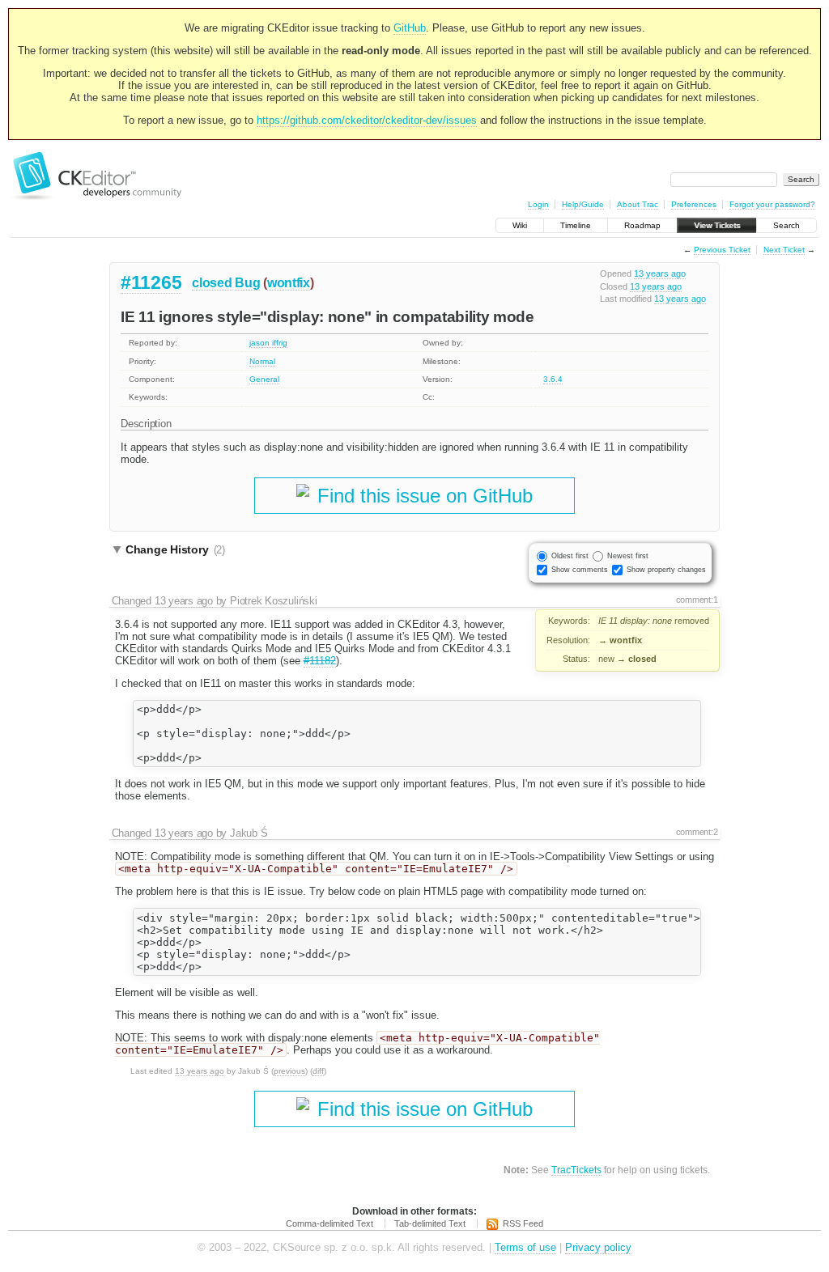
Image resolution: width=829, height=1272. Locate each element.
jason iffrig (268, 342)
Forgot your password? (772, 204)
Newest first (627, 556)
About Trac (637, 204)
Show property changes (666, 570)
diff (318, 1070)
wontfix (288, 283)
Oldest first (570, 556)
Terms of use (525, 1247)
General (264, 379)
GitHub (409, 28)
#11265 (151, 282)
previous (289, 1070)
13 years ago (660, 273)
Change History (175, 549)
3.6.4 (553, 379)
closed (212, 283)
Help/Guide (583, 204)
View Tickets (717, 225)
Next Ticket (784, 249)
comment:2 (697, 832)
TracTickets (576, 1169)
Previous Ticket (722, 249)
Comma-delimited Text (329, 1223)
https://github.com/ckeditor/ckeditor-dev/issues (367, 120)
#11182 (320, 661)
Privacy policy (598, 1247)
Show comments (579, 570)
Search (786, 225)
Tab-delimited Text (430, 1223)
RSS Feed (523, 1223)
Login (538, 204)
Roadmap (642, 225)
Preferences (693, 204)
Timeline (575, 225)
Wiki (519, 225)
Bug (247, 283)
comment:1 (697, 599)
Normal (262, 361)
